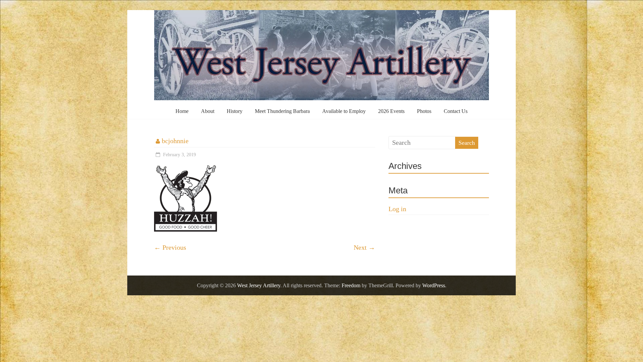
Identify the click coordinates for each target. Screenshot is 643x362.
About (207, 111)
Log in (397, 209)
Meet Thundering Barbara (282, 111)
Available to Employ (344, 111)
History (234, 111)
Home (182, 111)
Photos (424, 111)
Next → (364, 247)
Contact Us (456, 111)
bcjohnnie (175, 140)
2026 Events (391, 111)
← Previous (170, 247)
